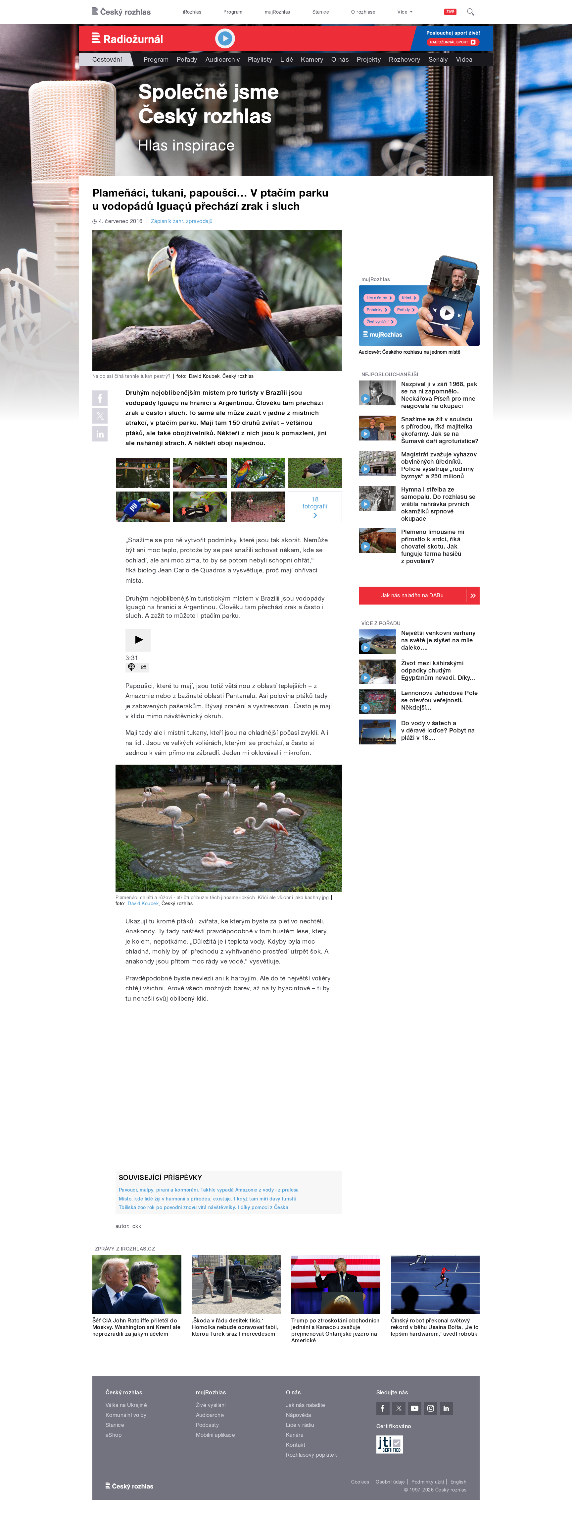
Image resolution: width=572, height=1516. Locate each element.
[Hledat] (471, 12)
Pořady (187, 59)
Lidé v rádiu (300, 1425)
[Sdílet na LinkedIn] (100, 433)
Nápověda (298, 1415)
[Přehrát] (138, 640)
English (458, 1482)
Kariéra (294, 1435)
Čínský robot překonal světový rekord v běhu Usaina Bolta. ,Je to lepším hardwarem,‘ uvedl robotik (435, 1327)
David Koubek (143, 903)
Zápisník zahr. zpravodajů (182, 221)
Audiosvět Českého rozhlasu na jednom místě (409, 352)
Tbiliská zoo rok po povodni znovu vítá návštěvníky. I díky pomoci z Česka (203, 1207)
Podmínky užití (427, 1482)
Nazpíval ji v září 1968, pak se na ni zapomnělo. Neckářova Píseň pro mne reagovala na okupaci (439, 394)
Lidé (286, 59)
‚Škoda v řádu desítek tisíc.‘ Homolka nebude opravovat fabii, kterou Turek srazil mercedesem (235, 1327)
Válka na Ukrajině (126, 1405)
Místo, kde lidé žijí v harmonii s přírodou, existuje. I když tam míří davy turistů (207, 1198)
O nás (340, 59)
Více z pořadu (381, 623)
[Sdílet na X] (100, 416)
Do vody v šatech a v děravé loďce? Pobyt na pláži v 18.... (438, 730)
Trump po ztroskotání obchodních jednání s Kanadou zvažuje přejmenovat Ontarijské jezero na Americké (335, 1330)
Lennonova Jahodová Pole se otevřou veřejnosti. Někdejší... (439, 700)
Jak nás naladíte (305, 1405)
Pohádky (374, 310)
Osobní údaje (390, 1482)
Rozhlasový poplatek (311, 1455)
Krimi (406, 298)
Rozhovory (404, 59)
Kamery (312, 59)
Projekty (369, 59)
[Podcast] (131, 667)
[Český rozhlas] (121, 12)
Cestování (107, 59)
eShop (113, 1435)
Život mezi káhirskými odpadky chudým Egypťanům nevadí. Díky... (438, 670)
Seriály (438, 59)
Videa (464, 59)
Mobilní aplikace (215, 1435)
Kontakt (295, 1445)
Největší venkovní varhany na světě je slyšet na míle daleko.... (438, 640)
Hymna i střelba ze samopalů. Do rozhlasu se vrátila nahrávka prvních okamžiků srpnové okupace (438, 504)
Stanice (320, 12)
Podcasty (207, 1425)
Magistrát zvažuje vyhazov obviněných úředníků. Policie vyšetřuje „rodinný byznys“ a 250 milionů (439, 465)
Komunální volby (126, 1415)
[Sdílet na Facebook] (100, 398)
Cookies (360, 1482)
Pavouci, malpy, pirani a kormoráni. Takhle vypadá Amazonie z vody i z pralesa (209, 1190)
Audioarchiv (223, 59)
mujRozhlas (277, 12)
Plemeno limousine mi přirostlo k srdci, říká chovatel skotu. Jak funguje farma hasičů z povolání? (432, 546)
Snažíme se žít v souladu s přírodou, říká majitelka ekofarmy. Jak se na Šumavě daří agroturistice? (439, 430)
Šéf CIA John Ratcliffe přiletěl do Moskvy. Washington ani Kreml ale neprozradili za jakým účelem (136, 1327)
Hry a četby (377, 298)
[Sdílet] (143, 667)
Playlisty (260, 59)
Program (232, 12)
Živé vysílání (378, 322)
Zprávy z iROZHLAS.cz (125, 1249)
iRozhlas (192, 12)
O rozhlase (363, 12)
